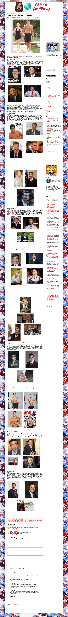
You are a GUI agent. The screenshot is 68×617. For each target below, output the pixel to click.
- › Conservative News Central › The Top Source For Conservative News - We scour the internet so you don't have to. (53, 296)
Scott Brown (11, 113)
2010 (48, 109)
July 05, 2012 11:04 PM (13, 528)
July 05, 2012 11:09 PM (13, 534)
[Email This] (18, 519)
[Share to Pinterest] (22, 519)
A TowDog (48, 255)
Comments (49, 151)
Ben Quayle (11, 208)
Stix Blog (48, 293)
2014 (48, 82)
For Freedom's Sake (50, 304)
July (48, 89)
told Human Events (27, 347)
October (49, 86)
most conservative (12, 212)
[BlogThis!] (19, 519)
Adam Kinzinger (26, 342)
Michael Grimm (11, 431)
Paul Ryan (10, 59)
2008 (48, 111)
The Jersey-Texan (50, 299)
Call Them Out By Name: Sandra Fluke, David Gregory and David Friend (53, 123)
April (48, 102)
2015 (48, 81)
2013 (48, 83)
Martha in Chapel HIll (13, 531)
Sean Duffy (11, 471)
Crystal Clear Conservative (51, 215)
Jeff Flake (9, 521)
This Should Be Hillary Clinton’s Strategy (52, 273)
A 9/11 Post (48, 284)
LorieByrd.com (49, 250)
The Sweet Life (49, 306)
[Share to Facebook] (21, 519)
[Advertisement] (54, 33)
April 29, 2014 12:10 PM (13, 593)
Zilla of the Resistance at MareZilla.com (53, 229)
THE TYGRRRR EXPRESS (51, 204)
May (48, 101)
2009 (48, 110)
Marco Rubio (11, 244)
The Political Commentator (51, 261)
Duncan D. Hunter (23, 520)
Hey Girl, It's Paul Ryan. (11, 64)
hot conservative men (29, 520)
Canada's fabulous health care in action (52, 118)
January (49, 106)
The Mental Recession (50, 288)
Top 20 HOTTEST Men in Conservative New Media (24, 105)
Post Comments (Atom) (14, 604)
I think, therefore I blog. (50, 267)
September (49, 87)
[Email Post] (17, 519)
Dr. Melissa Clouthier (50, 221)
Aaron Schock (11, 385)
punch (21, 106)
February (49, 105)
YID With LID (49, 209)
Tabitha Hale (49, 233)
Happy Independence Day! (52, 96)
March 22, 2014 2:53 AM (13, 587)
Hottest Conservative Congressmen (37, 520)
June (49, 100)
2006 (48, 114)
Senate (12, 119)
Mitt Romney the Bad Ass (51, 94)
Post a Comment (11, 600)
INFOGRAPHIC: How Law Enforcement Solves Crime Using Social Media (55, 141)
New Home (48, 279)
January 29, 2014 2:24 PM (13, 580)
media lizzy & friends (50, 278)
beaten (17, 106)
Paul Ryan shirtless (24, 521)
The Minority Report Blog (51, 238)
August (49, 88)
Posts (48, 149)
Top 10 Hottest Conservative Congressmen (54, 95)
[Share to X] (20, 519)
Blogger (38, 610)
